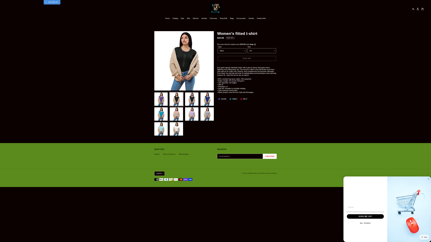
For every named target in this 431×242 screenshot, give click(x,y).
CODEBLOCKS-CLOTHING (255, 173)
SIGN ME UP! (365, 216)
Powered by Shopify (270, 173)
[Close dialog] (428, 179)
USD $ (158, 173)
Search (157, 154)
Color (220, 47)
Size (249, 47)
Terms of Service (169, 154)
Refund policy (184, 154)
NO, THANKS (365, 223)
